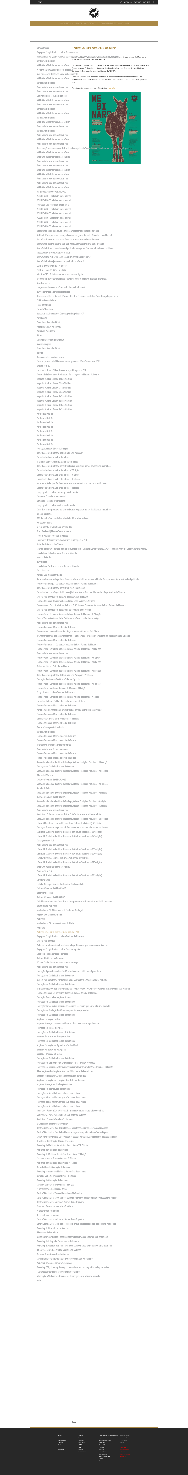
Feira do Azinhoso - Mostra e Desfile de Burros (56, 627)
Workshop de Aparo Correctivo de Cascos (54, 1263)
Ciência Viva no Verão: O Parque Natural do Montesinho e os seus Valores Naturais (72, 980)
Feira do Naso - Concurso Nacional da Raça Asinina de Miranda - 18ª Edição (69, 614)
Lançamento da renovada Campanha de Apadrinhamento (61, 287)
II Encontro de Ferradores (48, 1232)
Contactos (137, 2)
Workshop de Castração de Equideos (52, 1180)
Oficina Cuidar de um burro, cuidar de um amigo (57, 461)
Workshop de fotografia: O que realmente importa (58, 1241)
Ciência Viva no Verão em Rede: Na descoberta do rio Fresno (62, 596)
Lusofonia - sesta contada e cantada (52, 953)
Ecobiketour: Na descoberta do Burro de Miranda (58, 566)
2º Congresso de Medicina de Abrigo (52, 1123)
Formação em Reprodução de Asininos (53, 1088)
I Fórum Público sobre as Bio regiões (52, 535)
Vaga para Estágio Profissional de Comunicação (57, 52)
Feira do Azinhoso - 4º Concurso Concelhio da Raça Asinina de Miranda (67, 993)
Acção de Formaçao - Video (48, 1019)
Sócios (39, 335)
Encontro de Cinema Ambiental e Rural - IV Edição (58, 474)
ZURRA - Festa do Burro (47, 300)
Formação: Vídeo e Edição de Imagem (52, 448)
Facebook (61, 1449)
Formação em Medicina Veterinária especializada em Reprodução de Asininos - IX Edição (75, 1067)
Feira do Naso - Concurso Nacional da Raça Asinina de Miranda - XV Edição (68, 657)
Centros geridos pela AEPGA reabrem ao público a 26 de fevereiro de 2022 (68, 361)
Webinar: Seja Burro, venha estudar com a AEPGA (58, 932)
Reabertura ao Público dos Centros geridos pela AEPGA (60, 313)
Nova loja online (43, 283)
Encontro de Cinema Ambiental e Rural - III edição (58, 479)
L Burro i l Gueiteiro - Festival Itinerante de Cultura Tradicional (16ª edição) (69, 823)
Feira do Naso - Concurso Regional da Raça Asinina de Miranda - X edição (68, 696)
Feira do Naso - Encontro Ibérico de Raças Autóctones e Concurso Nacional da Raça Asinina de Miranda (81, 605)
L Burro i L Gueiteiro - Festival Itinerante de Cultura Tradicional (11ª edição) (69, 862)
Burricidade (42, 561)
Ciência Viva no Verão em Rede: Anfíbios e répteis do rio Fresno (64, 609)
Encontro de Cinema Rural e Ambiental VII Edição (58, 718)
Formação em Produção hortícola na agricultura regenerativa (63, 1010)
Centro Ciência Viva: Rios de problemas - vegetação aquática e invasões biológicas (72, 1128)
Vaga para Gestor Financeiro (49, 326)
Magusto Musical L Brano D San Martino (54, 383)
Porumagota (42, 318)
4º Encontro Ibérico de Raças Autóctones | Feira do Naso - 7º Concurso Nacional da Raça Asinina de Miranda (83, 988)
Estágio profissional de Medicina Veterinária (56, 505)
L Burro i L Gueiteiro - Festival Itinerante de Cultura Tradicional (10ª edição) (69, 875)
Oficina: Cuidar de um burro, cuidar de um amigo (57, 962)
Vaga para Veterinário (46, 331)
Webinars (41, 919)
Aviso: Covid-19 (43, 365)
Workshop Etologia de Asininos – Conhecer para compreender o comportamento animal (74, 1245)
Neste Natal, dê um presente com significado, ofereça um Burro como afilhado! (70, 243)
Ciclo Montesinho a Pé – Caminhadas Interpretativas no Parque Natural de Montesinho (74, 901)
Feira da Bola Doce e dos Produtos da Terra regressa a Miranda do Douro (68, 374)
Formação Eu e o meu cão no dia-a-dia (53, 204)
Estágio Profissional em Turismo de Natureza (56, 692)
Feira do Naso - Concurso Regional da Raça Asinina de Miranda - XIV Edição (69, 662)
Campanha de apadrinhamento (50, 357)
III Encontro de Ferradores (48, 1215)
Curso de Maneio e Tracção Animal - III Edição (56, 1175)
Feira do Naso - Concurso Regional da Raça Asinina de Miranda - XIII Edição (69, 670)
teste (39, 1280)
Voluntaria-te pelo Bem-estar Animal (52, 749)
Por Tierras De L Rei (45, 413)
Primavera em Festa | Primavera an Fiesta (55, 69)
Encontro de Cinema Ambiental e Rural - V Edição (58, 470)
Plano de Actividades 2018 (48, 322)
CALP (107, 23)
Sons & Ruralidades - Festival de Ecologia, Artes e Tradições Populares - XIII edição (72, 770)
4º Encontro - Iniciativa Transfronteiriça (54, 744)
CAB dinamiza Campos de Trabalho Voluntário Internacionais (63, 518)
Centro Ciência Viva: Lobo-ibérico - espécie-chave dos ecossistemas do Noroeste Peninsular (77, 1197)
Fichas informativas (104, 1445)
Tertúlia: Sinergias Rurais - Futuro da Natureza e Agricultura (63, 858)
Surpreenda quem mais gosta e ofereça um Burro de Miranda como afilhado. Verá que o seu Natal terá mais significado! (88, 579)
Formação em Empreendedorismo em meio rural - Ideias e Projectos (66, 1062)
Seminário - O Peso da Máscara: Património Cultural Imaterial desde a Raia (69, 814)
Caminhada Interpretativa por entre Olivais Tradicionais (61, 588)
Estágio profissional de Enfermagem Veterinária (57, 492)
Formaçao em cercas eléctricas (50, 1027)
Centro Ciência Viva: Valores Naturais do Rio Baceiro (59, 1193)
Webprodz (124, 1440)
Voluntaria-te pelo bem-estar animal (52, 87)
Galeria (101, 1458)
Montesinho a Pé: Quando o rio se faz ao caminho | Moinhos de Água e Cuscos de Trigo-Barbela (77, 56)
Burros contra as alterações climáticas (53, 291)
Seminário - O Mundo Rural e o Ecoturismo (55, 1119)
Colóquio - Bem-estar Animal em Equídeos (55, 1206)
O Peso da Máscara (45, 775)
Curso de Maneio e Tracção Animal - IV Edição (56, 1158)
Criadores (84, 23)
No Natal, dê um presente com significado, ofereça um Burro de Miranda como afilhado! (74, 235)
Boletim (40, 352)
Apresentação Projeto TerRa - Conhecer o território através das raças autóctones (72, 483)
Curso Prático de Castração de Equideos (54, 1167)
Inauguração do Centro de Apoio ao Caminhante (57, 74)
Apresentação (43, 47)
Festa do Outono (44, 304)
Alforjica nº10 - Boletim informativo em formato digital (60, 274)
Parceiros (102, 1461)
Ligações (60, 1442)
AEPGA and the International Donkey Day (54, 527)
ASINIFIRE (102, 1442)
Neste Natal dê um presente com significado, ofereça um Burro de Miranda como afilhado (75, 248)
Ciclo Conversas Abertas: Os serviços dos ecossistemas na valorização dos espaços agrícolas (77, 1136)
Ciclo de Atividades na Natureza (50, 958)
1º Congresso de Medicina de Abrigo (52, 1189)
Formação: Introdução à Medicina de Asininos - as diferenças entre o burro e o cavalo (73, 1006)
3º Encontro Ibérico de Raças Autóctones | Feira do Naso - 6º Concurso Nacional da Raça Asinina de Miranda (83, 635)
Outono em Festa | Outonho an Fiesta (53, 666)
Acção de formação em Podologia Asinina (54, 1084)
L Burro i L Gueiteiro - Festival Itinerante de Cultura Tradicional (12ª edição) (69, 853)
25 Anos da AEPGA (44, 871)
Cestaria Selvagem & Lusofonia (50, 727)
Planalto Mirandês (104, 1456)
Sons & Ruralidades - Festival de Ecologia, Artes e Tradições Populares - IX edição (72, 805)
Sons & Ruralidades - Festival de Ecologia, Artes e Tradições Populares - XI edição (72, 792)
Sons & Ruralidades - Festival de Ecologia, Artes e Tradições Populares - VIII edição (72, 818)
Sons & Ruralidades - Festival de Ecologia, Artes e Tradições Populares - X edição (71, 801)
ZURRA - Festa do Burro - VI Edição (52, 265)
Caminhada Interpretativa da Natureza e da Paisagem (60, 453)
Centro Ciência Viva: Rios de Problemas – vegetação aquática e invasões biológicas (72, 1132)
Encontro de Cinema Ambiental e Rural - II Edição (58, 487)
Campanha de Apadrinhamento (50, 339)
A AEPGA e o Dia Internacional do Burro (53, 65)
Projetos (101, 1447)
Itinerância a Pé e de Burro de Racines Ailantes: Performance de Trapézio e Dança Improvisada (77, 296)
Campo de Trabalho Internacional (51, 496)
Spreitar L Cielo (43, 788)
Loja (100, 1438)
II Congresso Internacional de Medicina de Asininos (59, 1250)
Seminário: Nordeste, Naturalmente (52, 95)
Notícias (101, 1449)
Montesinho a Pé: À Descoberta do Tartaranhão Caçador (61, 910)
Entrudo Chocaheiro (45, 309)
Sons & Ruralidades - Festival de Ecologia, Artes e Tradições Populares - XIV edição (72, 762)
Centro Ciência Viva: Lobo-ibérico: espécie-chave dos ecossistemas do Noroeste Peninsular (76, 1223)
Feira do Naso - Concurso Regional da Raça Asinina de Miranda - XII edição (69, 683)
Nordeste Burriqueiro (46, 61)
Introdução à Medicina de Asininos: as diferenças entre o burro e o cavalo (68, 1276)
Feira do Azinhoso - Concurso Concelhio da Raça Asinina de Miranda (66, 601)
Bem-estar (94, 23)
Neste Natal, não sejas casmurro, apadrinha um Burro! (60, 261)
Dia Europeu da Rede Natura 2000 (51, 191)
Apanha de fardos (44, 557)
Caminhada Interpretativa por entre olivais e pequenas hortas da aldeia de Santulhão (73, 466)
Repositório (102, 1451)
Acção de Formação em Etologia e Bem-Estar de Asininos (61, 1080)
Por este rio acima (44, 522)
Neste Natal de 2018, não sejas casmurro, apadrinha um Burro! (64, 257)
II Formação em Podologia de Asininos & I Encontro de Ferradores (65, 1071)
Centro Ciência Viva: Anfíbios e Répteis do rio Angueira (60, 1202)
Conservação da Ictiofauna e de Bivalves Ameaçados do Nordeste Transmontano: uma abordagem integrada (83, 148)
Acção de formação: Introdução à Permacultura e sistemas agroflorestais (68, 1023)
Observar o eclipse (45, 892)
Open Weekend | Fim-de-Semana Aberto (54, 531)
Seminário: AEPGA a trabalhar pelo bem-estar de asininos (61, 1115)
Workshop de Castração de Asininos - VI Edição (57, 1162)
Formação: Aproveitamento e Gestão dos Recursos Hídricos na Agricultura (69, 971)
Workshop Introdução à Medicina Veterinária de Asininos (61, 1171)
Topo (74, 1422)
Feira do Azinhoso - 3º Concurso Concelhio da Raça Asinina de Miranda (67, 644)
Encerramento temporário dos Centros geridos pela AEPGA (62, 540)
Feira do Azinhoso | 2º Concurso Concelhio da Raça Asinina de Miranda (67, 583)
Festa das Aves (43, 570)
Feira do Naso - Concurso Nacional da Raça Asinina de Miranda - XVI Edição (69, 649)
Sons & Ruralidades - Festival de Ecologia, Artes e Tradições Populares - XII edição (72, 784)
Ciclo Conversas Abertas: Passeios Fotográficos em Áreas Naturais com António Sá (72, 1236)
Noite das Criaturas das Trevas (50, 544)
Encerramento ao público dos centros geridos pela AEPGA (61, 370)
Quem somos (128, 2)
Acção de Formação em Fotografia (51, 1049)
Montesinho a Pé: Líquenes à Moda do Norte (55, 923)
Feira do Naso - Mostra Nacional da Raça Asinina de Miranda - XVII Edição (68, 631)
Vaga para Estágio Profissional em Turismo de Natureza (60, 936)
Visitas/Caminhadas (105, 1440)
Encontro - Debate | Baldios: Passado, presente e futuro (61, 701)
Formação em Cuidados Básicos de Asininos (56, 766)
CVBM (102, 23)
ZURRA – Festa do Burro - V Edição (51, 270)
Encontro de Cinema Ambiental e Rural (53, 457)
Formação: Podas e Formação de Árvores (54, 997)
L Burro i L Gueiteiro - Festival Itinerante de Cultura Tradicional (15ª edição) (69, 831)
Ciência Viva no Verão (46, 940)
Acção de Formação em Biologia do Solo (53, 1036)
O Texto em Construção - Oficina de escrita (55, 1141)
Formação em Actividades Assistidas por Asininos (58, 1093)
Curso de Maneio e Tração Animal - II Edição (55, 1184)
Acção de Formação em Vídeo (49, 1054)
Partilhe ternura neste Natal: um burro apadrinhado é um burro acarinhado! (69, 709)
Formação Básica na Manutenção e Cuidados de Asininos (61, 1097)
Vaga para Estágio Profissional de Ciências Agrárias (59, 949)
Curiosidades (103, 1454)
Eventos (113, 23)
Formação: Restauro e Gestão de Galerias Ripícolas (59, 679)
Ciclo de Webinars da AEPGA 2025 (51, 888)
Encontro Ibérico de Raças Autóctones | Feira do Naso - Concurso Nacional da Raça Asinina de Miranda (81, 592)
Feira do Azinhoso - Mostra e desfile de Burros (56, 736)
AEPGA (40, 2)
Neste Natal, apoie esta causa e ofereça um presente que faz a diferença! (68, 230)
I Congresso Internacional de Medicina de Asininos (58, 1271)
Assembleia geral (44, 344)
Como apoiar (123, 23)
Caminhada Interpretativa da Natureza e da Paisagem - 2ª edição (65, 675)
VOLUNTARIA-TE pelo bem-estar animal (54, 196)
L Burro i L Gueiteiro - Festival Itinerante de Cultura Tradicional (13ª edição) (69, 849)
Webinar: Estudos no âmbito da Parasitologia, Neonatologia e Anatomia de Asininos (72, 945)
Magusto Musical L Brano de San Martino (54, 378)
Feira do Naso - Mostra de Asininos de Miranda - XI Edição (61, 688)
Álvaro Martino (124, 1438)
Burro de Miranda (71, 23)
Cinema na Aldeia (44, 514)
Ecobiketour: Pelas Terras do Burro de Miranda (57, 553)
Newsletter (146, 2)
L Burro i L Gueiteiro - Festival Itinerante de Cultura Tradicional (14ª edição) (69, 836)
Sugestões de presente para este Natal (53, 252)
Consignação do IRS (45, 840)
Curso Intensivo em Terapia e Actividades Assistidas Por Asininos (65, 1258)
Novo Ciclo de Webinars (47, 905)
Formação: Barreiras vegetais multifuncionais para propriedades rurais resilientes (72, 827)
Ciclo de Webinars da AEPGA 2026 (51, 779)
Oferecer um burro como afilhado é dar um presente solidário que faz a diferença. (72, 278)
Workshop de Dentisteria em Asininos (53, 1228)
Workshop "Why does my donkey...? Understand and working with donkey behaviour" (73, 1267)
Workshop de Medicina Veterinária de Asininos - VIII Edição (62, 1145)
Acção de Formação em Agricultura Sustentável (57, 1045)
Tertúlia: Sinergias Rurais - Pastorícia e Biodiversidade (60, 884)
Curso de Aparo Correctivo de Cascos (53, 1254)
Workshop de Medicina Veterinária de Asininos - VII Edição (62, 1154)
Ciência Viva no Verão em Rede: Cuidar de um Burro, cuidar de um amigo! (68, 618)
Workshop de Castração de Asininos (52, 1149)
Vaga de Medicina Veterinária (49, 574)
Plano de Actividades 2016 (48, 348)
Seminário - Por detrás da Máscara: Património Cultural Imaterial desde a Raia (70, 1110)
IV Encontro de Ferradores (48, 1210)
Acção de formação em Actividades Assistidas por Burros (61, 1075)
